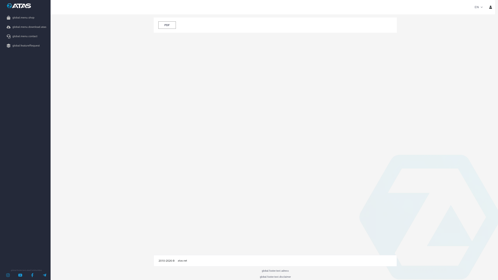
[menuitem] (25, 18)
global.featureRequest (26, 45)
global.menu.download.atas (29, 26)
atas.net (182, 260)
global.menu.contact (24, 36)
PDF (167, 25)
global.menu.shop (23, 17)
